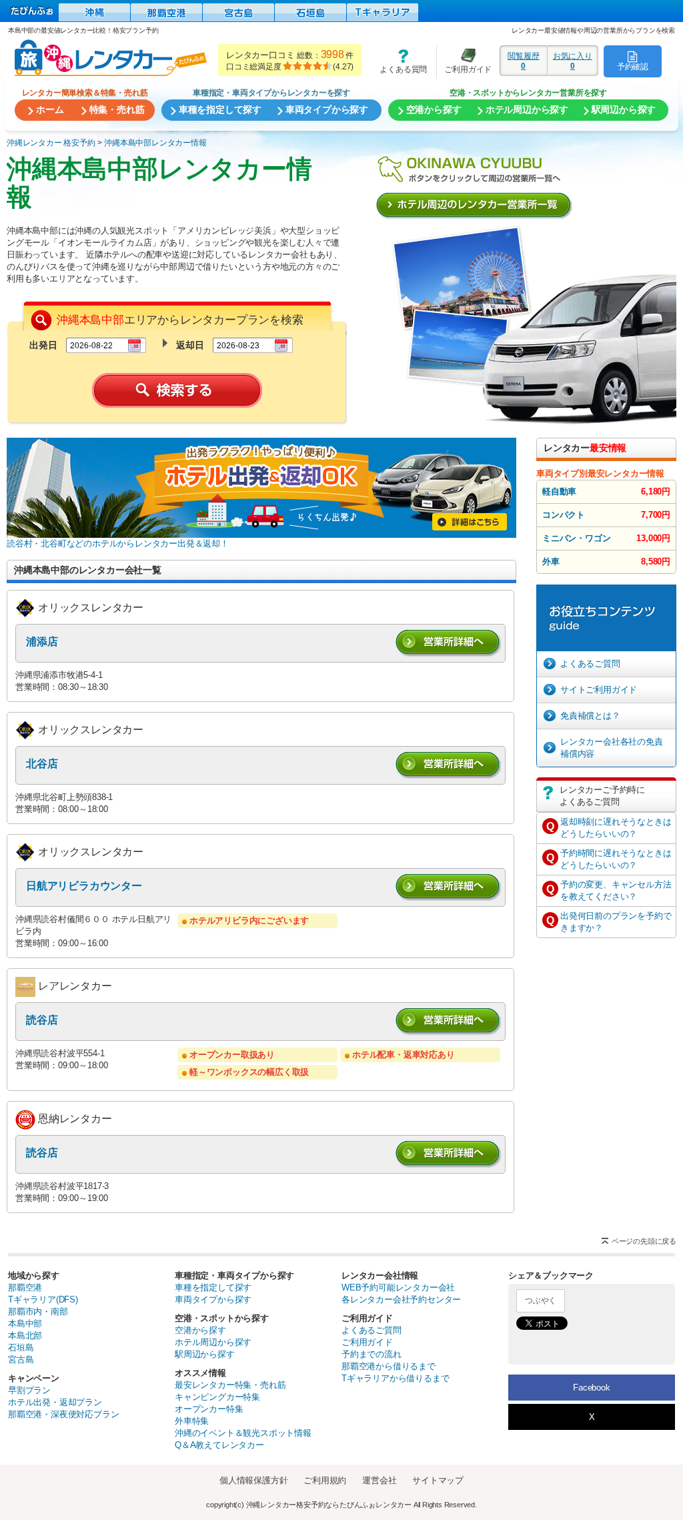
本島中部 (25, 1323)
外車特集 (192, 1421)
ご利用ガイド (464, 61)
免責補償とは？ (590, 716)
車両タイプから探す (213, 1299)
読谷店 (41, 1020)
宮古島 (20, 1360)
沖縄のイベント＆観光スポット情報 (243, 1433)
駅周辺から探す (205, 1354)
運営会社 (379, 1480)
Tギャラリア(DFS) (43, 1299)
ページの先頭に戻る (644, 1241)
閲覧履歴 (523, 60)
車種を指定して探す (213, 1287)
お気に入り (572, 60)
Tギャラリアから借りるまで (395, 1378)
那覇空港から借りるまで (389, 1366)
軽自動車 (559, 491)
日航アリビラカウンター (84, 885)
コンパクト (563, 515)
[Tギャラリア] (382, 12)
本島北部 (25, 1336)
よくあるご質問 (590, 664)
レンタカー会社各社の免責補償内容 (611, 748)
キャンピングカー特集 (217, 1397)
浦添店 (41, 641)
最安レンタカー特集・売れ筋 (230, 1385)
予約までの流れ (372, 1354)
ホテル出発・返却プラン (55, 1402)
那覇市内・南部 (38, 1311)
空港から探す (200, 1330)
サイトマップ (438, 1480)
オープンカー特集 (209, 1409)
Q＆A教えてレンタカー (219, 1445)
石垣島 (20, 1348)
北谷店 (41, 763)
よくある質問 (399, 61)
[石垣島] (310, 12)
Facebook (591, 1388)
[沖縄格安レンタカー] (94, 12)
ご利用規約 (324, 1480)
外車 (551, 561)
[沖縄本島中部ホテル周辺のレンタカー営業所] (476, 207)
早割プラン (29, 1390)
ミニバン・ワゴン (576, 538)
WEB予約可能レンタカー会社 (398, 1287)
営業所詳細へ (449, 643)
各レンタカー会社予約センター (401, 1299)
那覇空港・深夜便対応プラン (63, 1414)
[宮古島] (238, 12)
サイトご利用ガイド (598, 690)
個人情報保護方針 (253, 1480)
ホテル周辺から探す (213, 1342)
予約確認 (632, 66)
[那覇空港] (166, 12)
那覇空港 (25, 1287)
